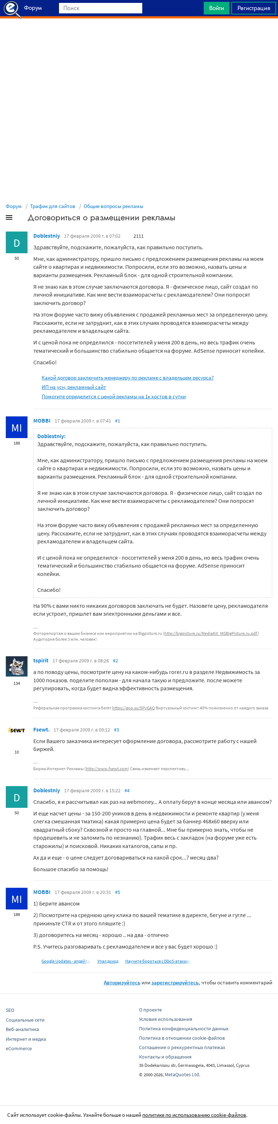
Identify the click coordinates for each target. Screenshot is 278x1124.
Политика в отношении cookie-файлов (182, 1038)
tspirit (41, 660)
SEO (10, 1010)
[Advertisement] (139, 36)
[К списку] (21, 219)
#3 (116, 729)
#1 (117, 420)
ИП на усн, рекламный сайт (74, 386)
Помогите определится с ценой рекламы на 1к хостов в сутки (114, 396)
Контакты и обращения (165, 1056)
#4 (127, 790)
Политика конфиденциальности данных (183, 1028)
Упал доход (107, 961)
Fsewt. (41, 729)
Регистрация (253, 8)
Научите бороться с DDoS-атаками (158, 961)
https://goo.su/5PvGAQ (133, 708)
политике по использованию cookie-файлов (194, 1114)
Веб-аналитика (22, 1029)
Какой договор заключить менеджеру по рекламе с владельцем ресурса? (128, 377)
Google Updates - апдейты (66, 961)
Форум (14, 206)
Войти (216, 8)
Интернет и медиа (26, 1039)
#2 (115, 660)
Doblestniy (46, 235)
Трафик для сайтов (52, 206)
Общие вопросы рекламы (113, 206)
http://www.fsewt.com (107, 768)
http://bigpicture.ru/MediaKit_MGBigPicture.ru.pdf (211, 633)
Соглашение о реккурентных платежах (182, 1047)
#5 (117, 892)
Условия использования (165, 1019)
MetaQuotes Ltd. (182, 1074)
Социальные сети (25, 1020)
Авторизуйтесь (122, 982)
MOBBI (42, 420)
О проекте (150, 1009)
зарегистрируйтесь (175, 982)
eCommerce (19, 1048)
